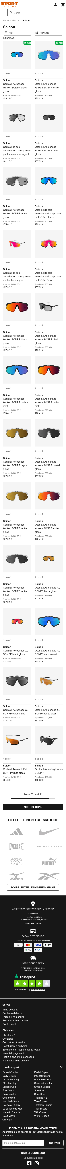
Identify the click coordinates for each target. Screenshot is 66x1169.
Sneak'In (39, 1090)
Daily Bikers (9, 1076)
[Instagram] (36, 1164)
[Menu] (3, 13)
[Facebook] (29, 1164)
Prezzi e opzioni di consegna (18, 1057)
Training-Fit (40, 1097)
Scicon (7, 80)
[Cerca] (11, 12)
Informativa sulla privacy (15, 1060)
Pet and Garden (42, 1079)
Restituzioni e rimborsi (14, 1046)
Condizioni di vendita (13, 1042)
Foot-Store (8, 1090)
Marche (15, 20)
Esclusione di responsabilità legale (21, 1049)
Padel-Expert (41, 1072)
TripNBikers (40, 1108)
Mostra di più (33, 807)
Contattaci (33, 913)
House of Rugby (11, 1105)
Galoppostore (9, 1094)
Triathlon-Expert (43, 1105)
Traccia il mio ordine (13, 1016)
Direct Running (10, 1079)
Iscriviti (54, 1143)
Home (6, 20)
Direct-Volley (9, 1083)
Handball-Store (10, 1101)
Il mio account (9, 1009)
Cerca (17, 13)
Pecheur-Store (42, 1076)
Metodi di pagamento (13, 1053)
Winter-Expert (41, 1116)
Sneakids (39, 1094)
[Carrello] (62, 4)
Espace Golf (9, 1086)
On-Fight (7, 1119)
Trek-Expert (40, 1101)
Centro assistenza (12, 1013)
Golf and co (8, 1097)
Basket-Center (10, 1072)
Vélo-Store (40, 1112)
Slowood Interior (43, 1083)
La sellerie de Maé (12, 1108)
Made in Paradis (11, 1112)
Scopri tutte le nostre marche (33, 887)
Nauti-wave (8, 1116)
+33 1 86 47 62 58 (33, 923)
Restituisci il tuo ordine (33, 970)
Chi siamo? (8, 1035)
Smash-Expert (42, 1086)
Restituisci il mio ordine (15, 1020)
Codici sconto (9, 1024)
